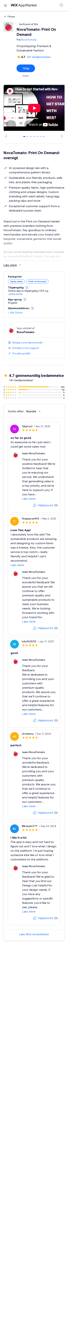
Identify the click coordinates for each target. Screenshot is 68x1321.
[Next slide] (62, 136)
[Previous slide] (6, 136)
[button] (26, 287)
